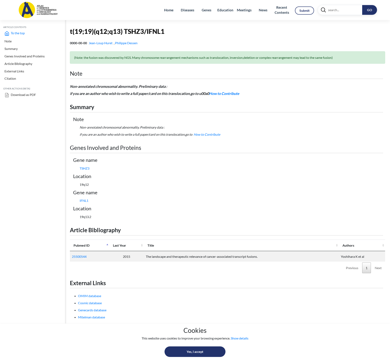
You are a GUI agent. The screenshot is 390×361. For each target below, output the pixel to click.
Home (168, 10)
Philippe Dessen (126, 43)
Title (150, 245)
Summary (11, 48)
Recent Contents (282, 10)
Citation (10, 78)
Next (378, 268)
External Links (14, 71)
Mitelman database (91, 317)
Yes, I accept (195, 351)
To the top (17, 33)
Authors (348, 245)
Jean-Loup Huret (101, 43)
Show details (239, 338)
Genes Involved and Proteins (24, 56)
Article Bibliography (18, 64)
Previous (352, 268)
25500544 (79, 256)
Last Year (119, 245)
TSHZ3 (84, 168)
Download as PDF (23, 95)
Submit (304, 10)
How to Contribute (224, 93)
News (263, 10)
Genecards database (92, 310)
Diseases (187, 10)
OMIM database (89, 296)
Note (8, 41)
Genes (206, 10)
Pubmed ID (82, 245)
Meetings (244, 10)
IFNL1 (84, 200)
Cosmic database (90, 303)
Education (225, 10)
